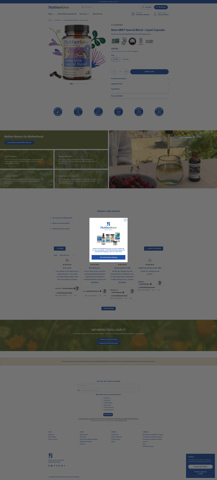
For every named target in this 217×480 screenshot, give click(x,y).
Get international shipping (108, 257)
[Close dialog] (125, 220)
